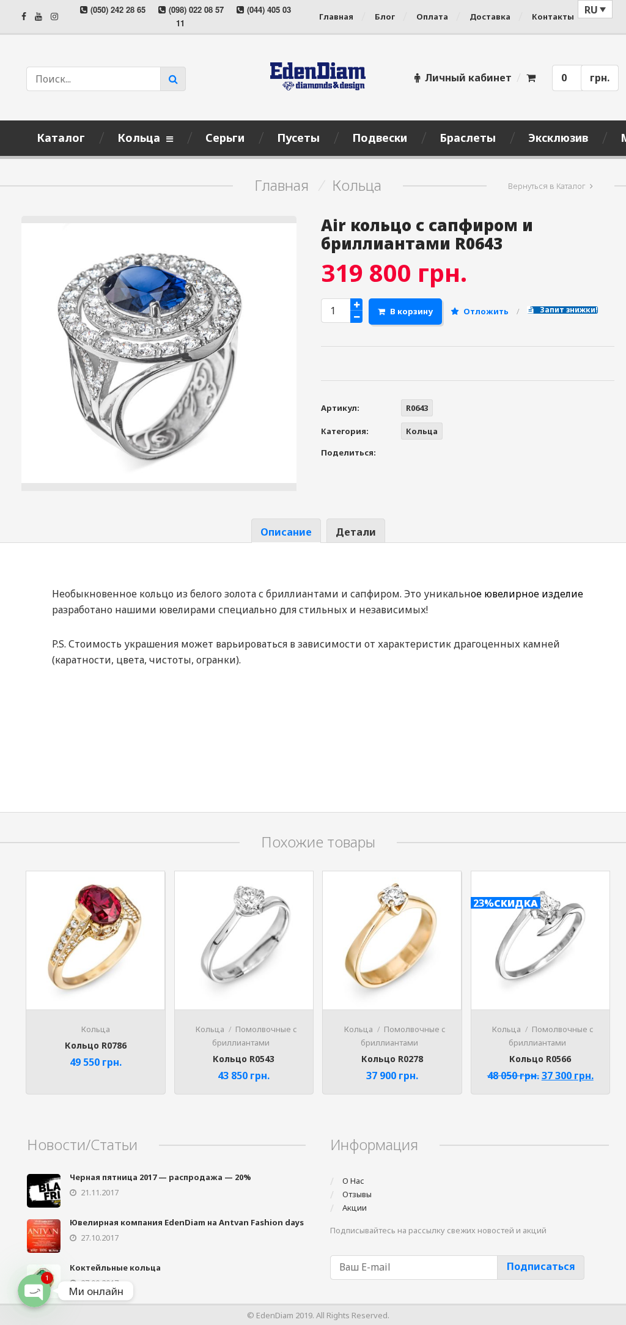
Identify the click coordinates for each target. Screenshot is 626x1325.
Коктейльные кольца (115, 1267)
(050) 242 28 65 (117, 9)
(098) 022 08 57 (196, 9)
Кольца (356, 185)
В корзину (411, 311)
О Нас (353, 1180)
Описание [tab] (286, 532)
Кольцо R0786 (96, 1045)
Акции (354, 1207)
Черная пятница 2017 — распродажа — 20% (160, 1177)
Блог (385, 16)
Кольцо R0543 (243, 1059)
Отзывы (357, 1194)
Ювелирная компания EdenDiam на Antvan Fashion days (187, 1222)
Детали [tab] (356, 532)
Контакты (553, 16)
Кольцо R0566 (540, 1059)
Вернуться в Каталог (547, 185)
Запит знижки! (568, 310)
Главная (336, 16)
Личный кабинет (468, 77)
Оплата (432, 16)
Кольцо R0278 (392, 1059)
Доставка (490, 16)
